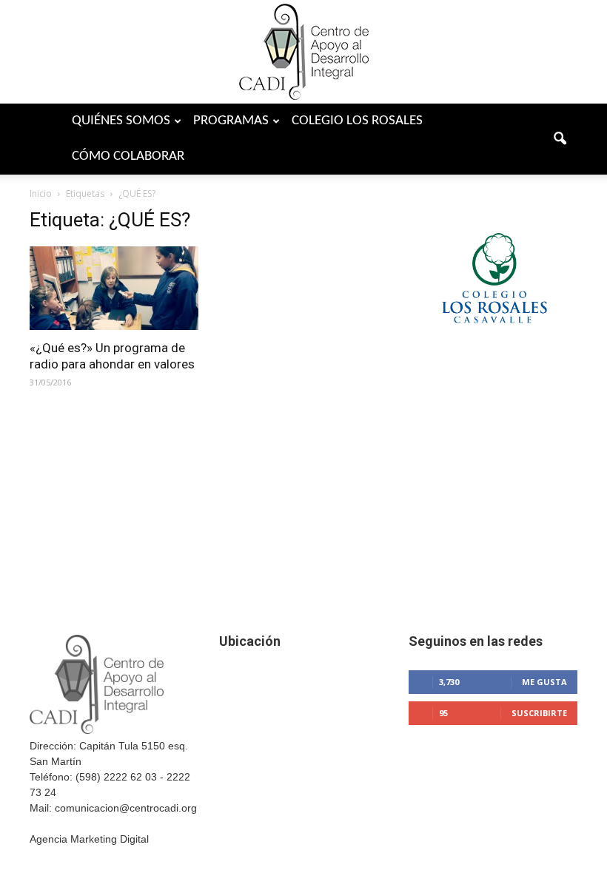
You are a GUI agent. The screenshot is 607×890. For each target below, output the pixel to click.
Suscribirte (539, 712)
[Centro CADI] (303, 52)
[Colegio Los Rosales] (493, 344)
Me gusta (544, 681)
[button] (559, 139)
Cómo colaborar (128, 156)
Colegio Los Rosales (357, 121)
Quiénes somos (121, 121)
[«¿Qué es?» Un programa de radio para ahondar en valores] (114, 288)
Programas (231, 121)
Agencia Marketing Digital (89, 839)
